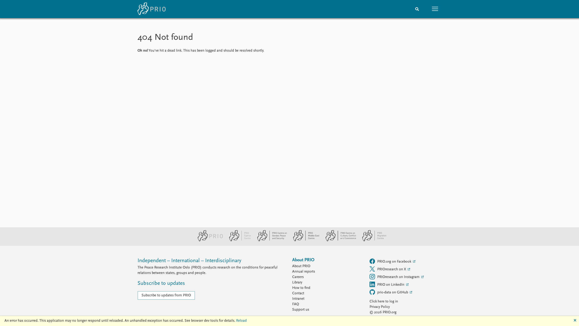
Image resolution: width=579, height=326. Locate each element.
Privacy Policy (380, 307)
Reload (241, 321)
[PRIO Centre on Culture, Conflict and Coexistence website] (338, 240)
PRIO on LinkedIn (391, 285)
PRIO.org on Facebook (394, 262)
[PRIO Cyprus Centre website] (238, 240)
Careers (298, 277)
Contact (298, 293)
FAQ (295, 304)
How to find (301, 288)
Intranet (298, 299)
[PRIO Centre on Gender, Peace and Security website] (270, 240)
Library (297, 282)
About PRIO (301, 266)
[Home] (152, 9)
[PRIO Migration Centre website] (372, 240)
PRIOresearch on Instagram (398, 277)
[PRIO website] (208, 240)
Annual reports (303, 271)
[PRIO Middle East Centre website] (304, 240)
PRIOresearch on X (392, 269)
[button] (435, 9)
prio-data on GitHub (393, 292)
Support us (300, 310)
